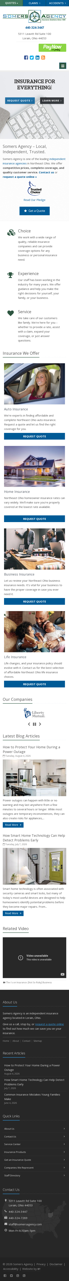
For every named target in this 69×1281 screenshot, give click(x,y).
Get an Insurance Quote (17, 1159)
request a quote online (49, 1024)
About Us (9, 1128)
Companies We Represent (18, 1167)
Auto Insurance (16, 409)
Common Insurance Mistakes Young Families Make (32, 1098)
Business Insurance (19, 574)
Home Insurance (17, 491)
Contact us (46, 172)
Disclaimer (56, 1264)
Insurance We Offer (21, 353)
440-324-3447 (18, 1211)
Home (6, 1040)
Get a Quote (36, 211)
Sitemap (37, 1040)
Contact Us (10, 1136)
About (16, 1040)
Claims (34, 3)
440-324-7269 (18, 1218)
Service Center (12, 1144)
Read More (14, 825)
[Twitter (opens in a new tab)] (32, 57)
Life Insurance (15, 657)
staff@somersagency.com (25, 1224)
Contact (26, 1040)
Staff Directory (12, 1175)
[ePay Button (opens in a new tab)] (52, 47)
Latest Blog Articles (21, 736)
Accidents (56, 3)
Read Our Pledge (34, 200)
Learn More (53, 101)
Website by (31, 1269)
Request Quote (19, 100)
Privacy (41, 1264)
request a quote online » (20, 177)
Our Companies (17, 699)
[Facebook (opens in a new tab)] (26, 57)
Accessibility (10, 1269)
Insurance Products (15, 1152)
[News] (43, 57)
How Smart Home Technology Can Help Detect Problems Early (34, 837)
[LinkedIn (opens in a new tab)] (37, 57)
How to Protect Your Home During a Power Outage (32, 1069)
